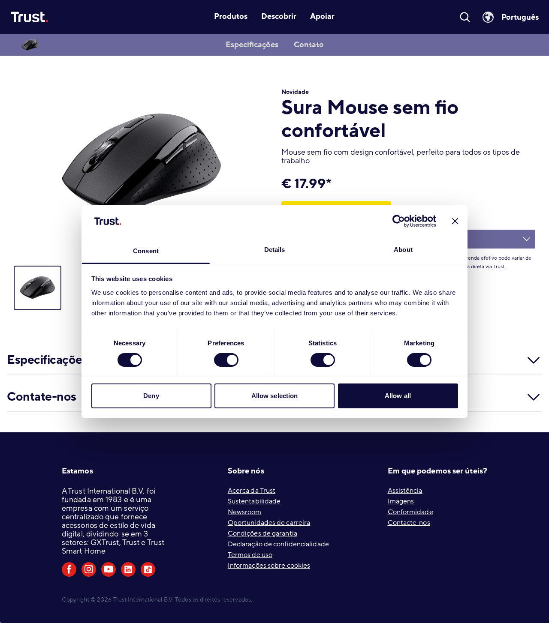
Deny (151, 395)
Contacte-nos (409, 522)
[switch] (226, 360)
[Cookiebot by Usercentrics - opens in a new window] (398, 221)
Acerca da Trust (252, 490)
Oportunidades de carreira (269, 522)
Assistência (405, 490)
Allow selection (274, 395)
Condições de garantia (262, 533)
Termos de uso (250, 555)
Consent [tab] (146, 251)
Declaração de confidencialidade (278, 544)
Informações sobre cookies (269, 565)
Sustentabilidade (254, 501)
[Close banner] (455, 221)
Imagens (401, 501)
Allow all (398, 395)
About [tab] (403, 249)
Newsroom (245, 512)
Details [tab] (274, 249)
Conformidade (410, 512)
